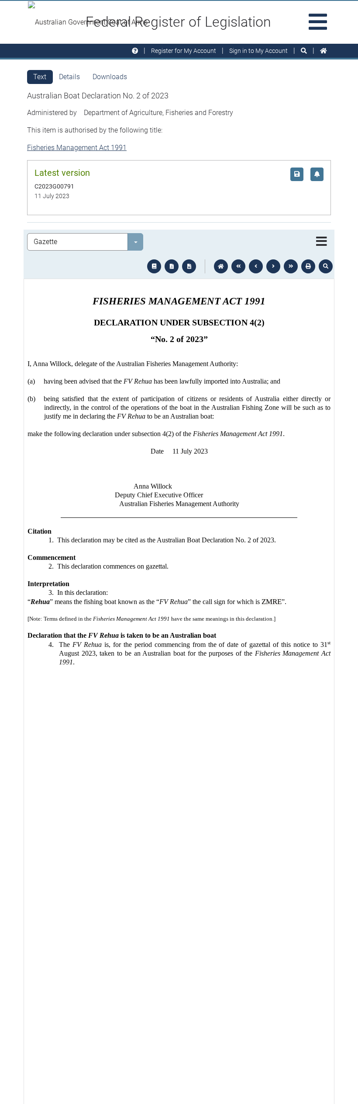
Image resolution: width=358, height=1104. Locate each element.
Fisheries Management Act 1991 (77, 147)
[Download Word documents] (189, 266)
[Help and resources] (135, 51)
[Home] (323, 51)
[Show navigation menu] (321, 242)
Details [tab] (69, 77)
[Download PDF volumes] (172, 266)
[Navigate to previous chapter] (238, 266)
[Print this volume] (308, 266)
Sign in (258, 50)
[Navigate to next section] (273, 266)
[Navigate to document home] (221, 266)
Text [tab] (39, 77)
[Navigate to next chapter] (291, 266)
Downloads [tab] (110, 77)
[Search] (304, 51)
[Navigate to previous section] (256, 266)
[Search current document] (326, 266)
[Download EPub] (154, 266)
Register (183, 50)
